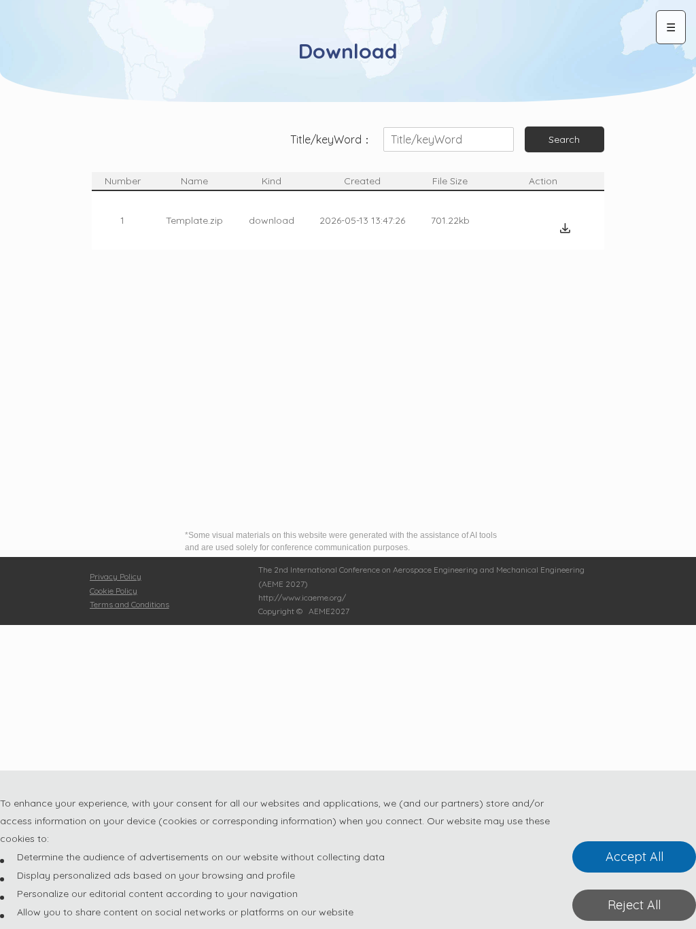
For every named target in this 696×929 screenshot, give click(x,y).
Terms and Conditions (129, 604)
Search (564, 139)
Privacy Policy (115, 576)
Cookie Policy (113, 591)
